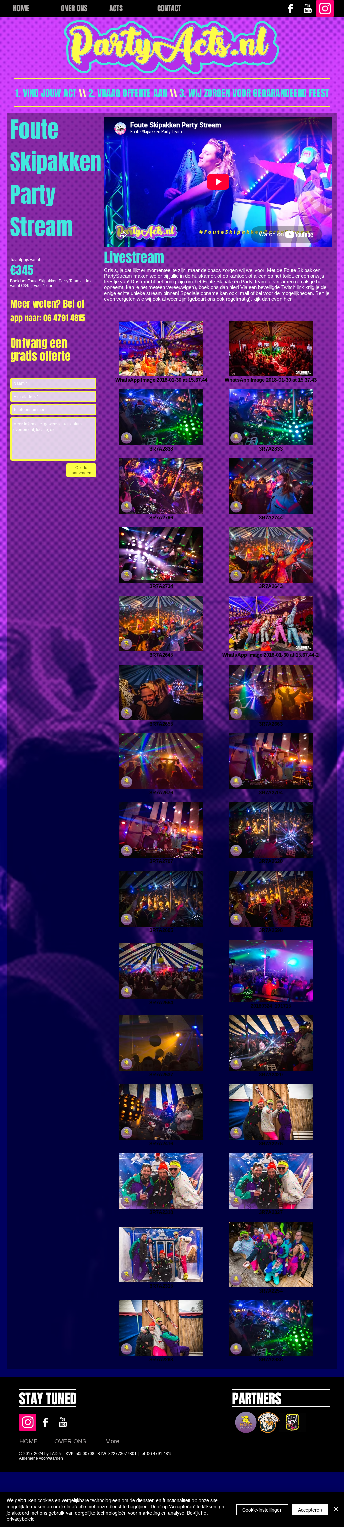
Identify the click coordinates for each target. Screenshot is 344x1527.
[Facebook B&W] (290, 8)
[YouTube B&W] (307, 8)
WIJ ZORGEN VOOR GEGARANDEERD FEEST (258, 93)
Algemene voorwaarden (41, 1458)
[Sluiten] (336, 1509)
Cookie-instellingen (262, 1509)
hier (287, 299)
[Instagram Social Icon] (325, 8)
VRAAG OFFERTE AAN (132, 93)
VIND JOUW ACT (49, 93)
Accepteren (310, 1509)
